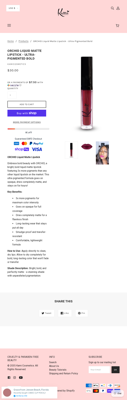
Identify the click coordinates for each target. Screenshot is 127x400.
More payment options (27, 122)
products (23, 41)
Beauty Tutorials (57, 369)
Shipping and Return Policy (63, 373)
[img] (112, 8)
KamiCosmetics (16, 64)
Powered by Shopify (64, 390)
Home (10, 41)
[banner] (63, 12)
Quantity (12, 88)
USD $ (12, 8)
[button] (28, 84)
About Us (54, 366)
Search (53, 362)
